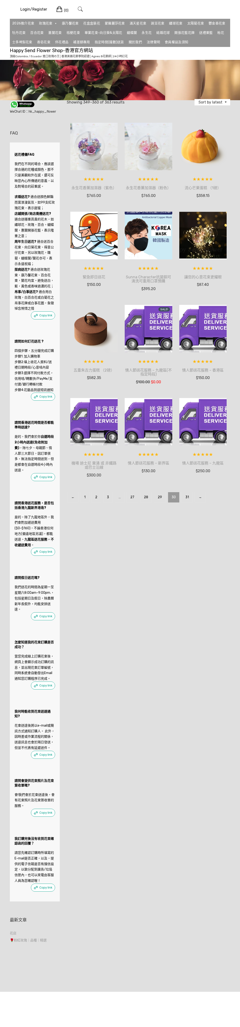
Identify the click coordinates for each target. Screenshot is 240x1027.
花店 (13, 933)
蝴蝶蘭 (132, 33)
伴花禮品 (61, 42)
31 (187, 497)
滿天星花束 (138, 23)
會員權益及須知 (176, 42)
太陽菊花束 (195, 23)
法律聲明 (153, 42)
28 (146, 497)
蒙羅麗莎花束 (115, 23)
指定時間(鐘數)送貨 (109, 42)
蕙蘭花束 (55, 33)
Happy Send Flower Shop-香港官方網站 (51, 50)
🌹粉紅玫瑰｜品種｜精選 (28, 940)
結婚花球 (163, 33)
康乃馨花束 (70, 23)
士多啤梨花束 (22, 42)
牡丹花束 (19, 33)
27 (132, 497)
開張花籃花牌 (184, 33)
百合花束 (37, 33)
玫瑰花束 (45, 23)
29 (160, 497)
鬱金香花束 (217, 23)
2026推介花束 (23, 23)
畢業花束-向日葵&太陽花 (103, 33)
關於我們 (135, 42)
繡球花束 (175, 23)
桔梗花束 (73, 33)
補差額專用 (81, 42)
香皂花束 (43, 42)
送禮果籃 (206, 33)
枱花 (220, 33)
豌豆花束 (157, 23)
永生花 (147, 33)
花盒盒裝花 (91, 23)
